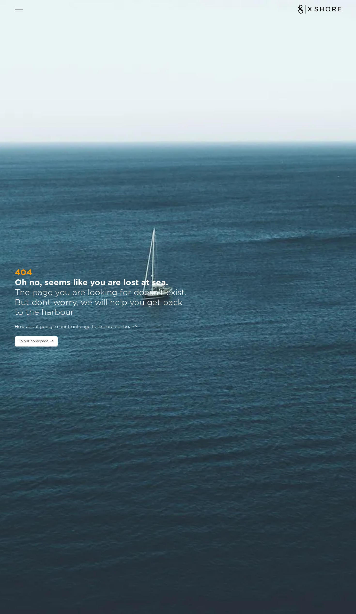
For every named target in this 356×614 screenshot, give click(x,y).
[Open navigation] (19, 9)
